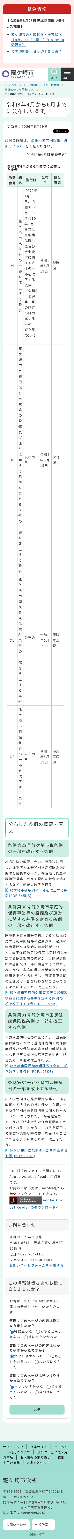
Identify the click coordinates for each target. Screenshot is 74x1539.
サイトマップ (13, 1447)
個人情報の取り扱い (35, 1457)
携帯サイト (38, 1447)
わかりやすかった (28, 1356)
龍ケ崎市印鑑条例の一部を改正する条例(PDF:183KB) (36, 1153)
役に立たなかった (42, 1336)
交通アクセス (36, 1462)
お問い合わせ (16, 1524)
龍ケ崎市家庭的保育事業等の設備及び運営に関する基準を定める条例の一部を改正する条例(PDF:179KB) (36, 998)
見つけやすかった (28, 1386)
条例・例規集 (51, 85)
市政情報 (32, 85)
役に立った (23, 1331)
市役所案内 (43, 1524)
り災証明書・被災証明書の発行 (36, 51)
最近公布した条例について (21, 89)
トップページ (13, 85)
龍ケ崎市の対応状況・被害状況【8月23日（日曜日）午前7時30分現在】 (37, 39)
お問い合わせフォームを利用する (36, 1265)
